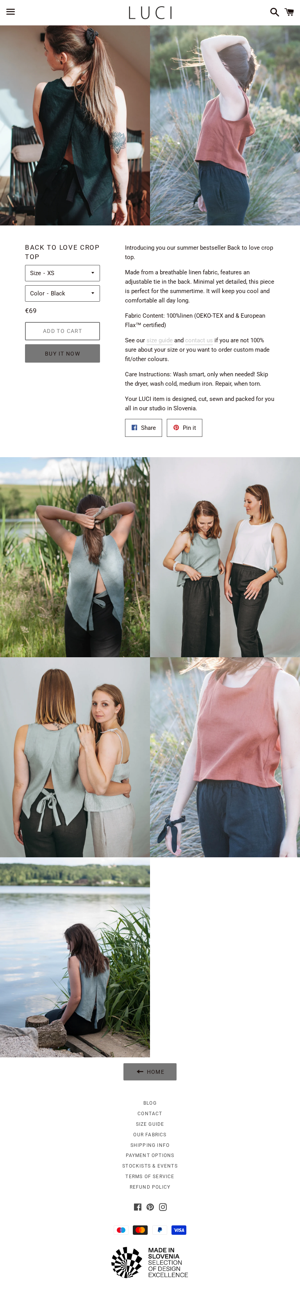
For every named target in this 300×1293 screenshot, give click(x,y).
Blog (150, 1103)
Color (37, 293)
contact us (199, 340)
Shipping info (150, 1145)
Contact (150, 1113)
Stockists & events (150, 1166)
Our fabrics (149, 1134)
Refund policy (150, 1187)
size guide (159, 340)
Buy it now (62, 354)
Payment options (150, 1155)
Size (35, 273)
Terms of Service (149, 1176)
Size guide (150, 1124)
